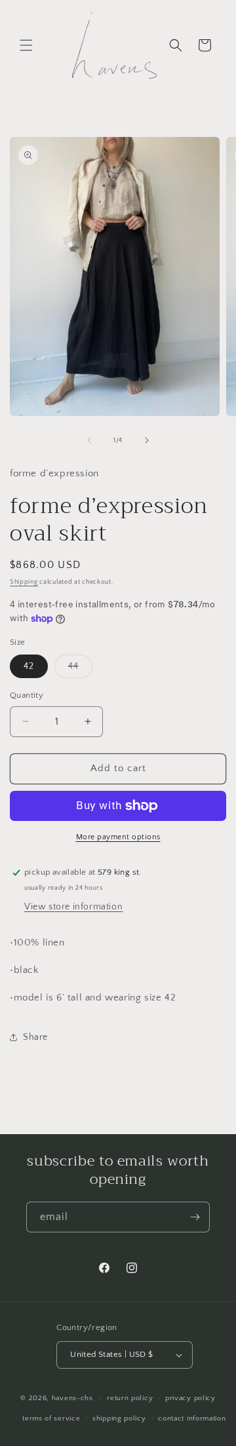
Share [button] (35, 1037)
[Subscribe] (194, 1217)
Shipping (24, 582)
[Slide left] (89, 440)
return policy (130, 1398)
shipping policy (119, 1418)
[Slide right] (146, 440)
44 (80, 669)
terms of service (51, 1418)
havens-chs (72, 1398)
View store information (73, 907)
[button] (26, 45)
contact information (192, 1418)
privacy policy (190, 1398)
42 (29, 666)
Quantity (26, 695)
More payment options (118, 837)
